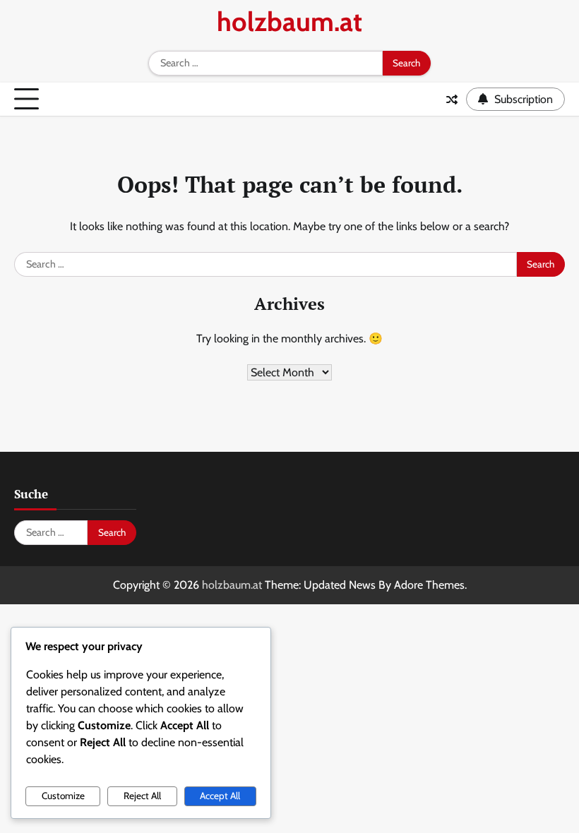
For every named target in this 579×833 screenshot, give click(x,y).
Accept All (220, 795)
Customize (63, 795)
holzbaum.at (289, 21)
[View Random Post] (451, 99)
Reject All (142, 795)
